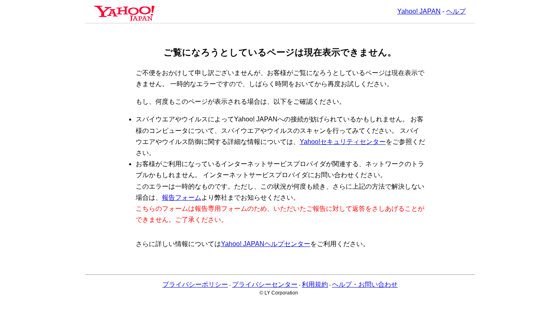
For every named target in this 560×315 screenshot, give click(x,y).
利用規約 (315, 284)
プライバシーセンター (265, 284)
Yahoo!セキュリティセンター (343, 141)
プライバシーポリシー (195, 284)
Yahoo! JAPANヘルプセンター (265, 243)
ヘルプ (456, 11)
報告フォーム (181, 197)
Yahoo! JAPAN (419, 11)
